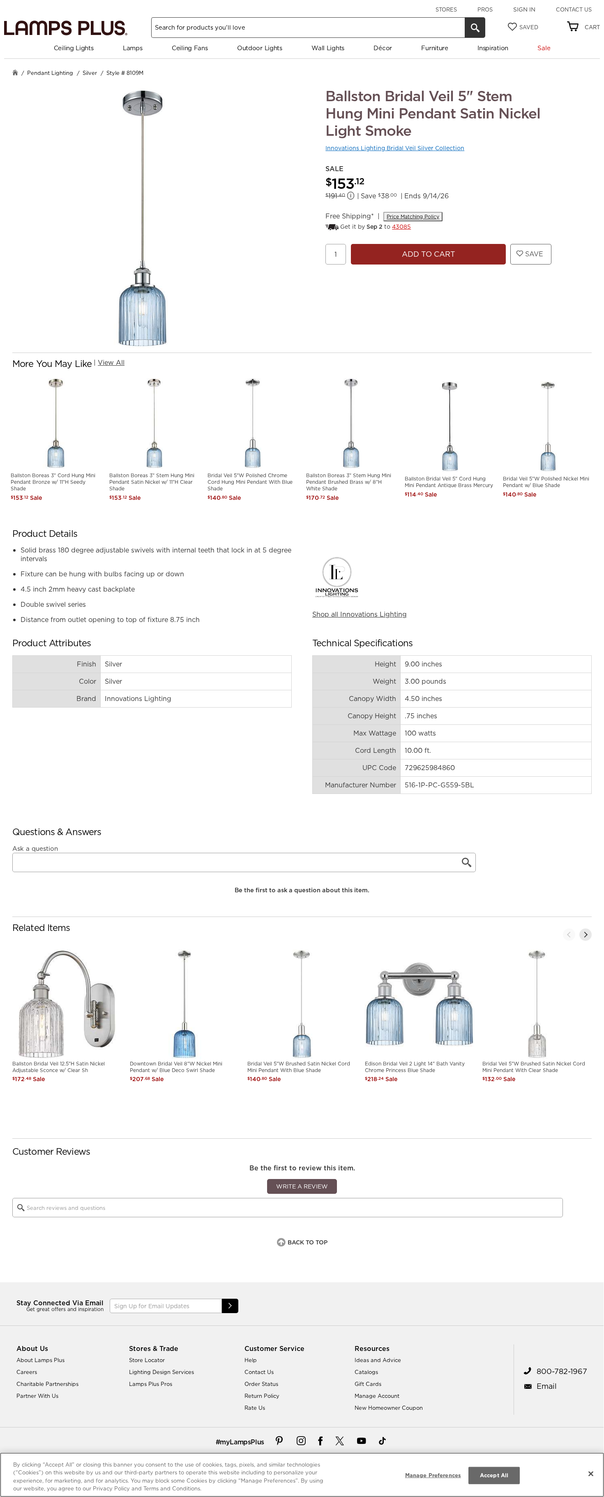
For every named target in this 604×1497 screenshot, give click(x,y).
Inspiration (492, 48)
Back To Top (307, 1242)
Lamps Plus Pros (150, 1384)
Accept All (494, 1475)
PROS (485, 9)
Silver (90, 73)
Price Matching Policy (413, 216)
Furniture (434, 48)
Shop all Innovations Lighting (359, 614)
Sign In (524, 9)
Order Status (261, 1384)
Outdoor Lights (259, 48)
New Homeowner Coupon (389, 1407)
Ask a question (35, 849)
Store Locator (147, 1360)
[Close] (591, 1474)
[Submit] (230, 1306)
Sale (543, 48)
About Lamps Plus (40, 1360)
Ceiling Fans (189, 48)
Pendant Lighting (50, 73)
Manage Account (377, 1396)
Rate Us (254, 1407)
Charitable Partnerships (47, 1384)
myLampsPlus (242, 1441)
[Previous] (569, 934)
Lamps (133, 48)
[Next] (585, 934)
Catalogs (366, 1372)
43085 (401, 227)
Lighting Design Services (161, 1372)
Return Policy (261, 1396)
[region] (302, 1475)
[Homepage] (15, 73)
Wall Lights (327, 48)
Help (250, 1360)
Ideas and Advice (378, 1360)
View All (111, 362)
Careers (26, 1372)
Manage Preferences (433, 1475)
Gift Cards (368, 1384)
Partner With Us (37, 1396)
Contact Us (574, 9)
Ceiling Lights (74, 48)
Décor (382, 48)
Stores (446, 9)
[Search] (475, 27)
